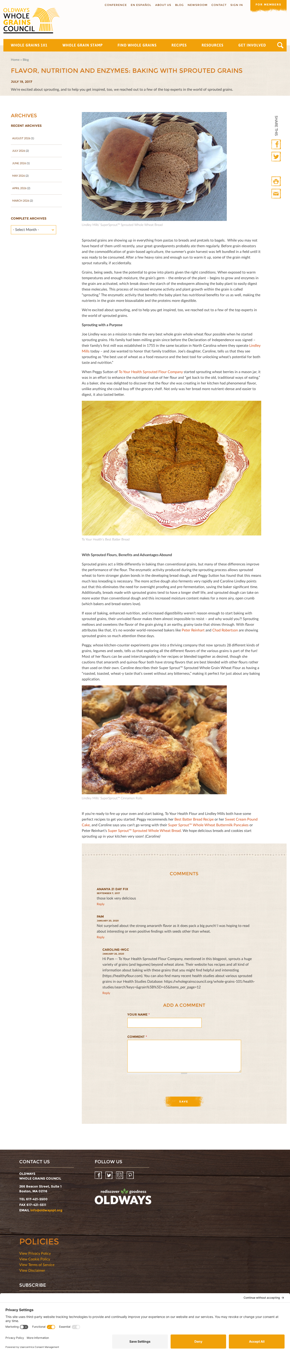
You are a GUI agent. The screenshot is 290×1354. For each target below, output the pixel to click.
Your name (138, 1014)
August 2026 (21, 138)
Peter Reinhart (193, 630)
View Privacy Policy (35, 1253)
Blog (179, 5)
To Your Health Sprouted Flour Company (151, 371)
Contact (219, 5)
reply (100, 904)
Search (280, 45)
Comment (137, 1037)
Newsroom (198, 5)
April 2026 (19, 188)
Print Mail (276, 194)
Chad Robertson (225, 630)
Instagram (120, 1175)
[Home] (31, 20)
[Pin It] (276, 169)
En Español (141, 5)
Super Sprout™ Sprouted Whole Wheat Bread (144, 830)
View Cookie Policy (34, 1259)
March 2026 (20, 200)
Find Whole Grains (137, 45)
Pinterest (131, 1175)
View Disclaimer (32, 1270)
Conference (116, 5)
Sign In (236, 5)
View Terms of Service (36, 1264)
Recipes (179, 45)
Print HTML (276, 181)
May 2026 (18, 175)
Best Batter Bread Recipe (194, 819)
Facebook (276, 144)
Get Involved (252, 45)
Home (15, 59)
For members (268, 4)
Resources (212, 45)
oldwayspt (123, 1198)
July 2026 (18, 150)
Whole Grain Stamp (83, 45)
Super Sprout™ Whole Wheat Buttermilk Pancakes (208, 825)
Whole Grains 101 (29, 45)
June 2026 (19, 163)
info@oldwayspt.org (46, 1210)
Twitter (276, 157)
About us (163, 5)
